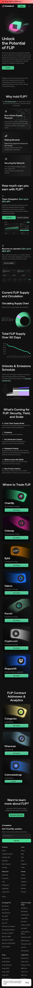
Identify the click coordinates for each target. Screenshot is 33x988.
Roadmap (5, 875)
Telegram (24, 881)
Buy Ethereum (6, 913)
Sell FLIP (23, 947)
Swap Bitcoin (6, 958)
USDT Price (24, 972)
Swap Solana (6, 961)
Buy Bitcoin (5, 906)
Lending (4, 867)
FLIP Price (24, 978)
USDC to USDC (25, 925)
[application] (16, 350)
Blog (22, 854)
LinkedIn (23, 885)
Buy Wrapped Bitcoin (8, 930)
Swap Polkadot (6, 978)
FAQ (22, 857)
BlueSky (23, 888)
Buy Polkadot (6, 946)
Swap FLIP (5, 975)
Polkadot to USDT (26, 937)
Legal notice (5, 892)
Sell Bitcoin (24, 908)
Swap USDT (5, 968)
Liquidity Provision (7, 854)
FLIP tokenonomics (10, 101)
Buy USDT (5, 916)
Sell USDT (24, 921)
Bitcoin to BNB (6, 936)
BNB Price (24, 968)
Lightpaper (5, 888)
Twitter (23, 875)
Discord (23, 878)
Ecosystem (5, 878)
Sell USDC (24, 928)
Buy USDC (5, 919)
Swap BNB (24, 918)
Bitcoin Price (24, 958)
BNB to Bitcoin (25, 940)
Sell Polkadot (25, 951)
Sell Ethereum (25, 915)
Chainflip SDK (6, 857)
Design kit (24, 864)
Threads (23, 892)
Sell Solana (24, 911)
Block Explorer (6, 864)
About (23, 850)
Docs (22, 860)
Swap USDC (6, 972)
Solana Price (25, 961)
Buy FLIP (4, 923)
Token (23, 867)
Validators (5, 860)
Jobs (3, 881)
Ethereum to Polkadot (8, 926)
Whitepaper (5, 885)
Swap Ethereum (7, 965)
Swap (4, 850)
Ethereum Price (25, 965)
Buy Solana (5, 909)
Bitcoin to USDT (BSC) (8, 943)
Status (4, 896)
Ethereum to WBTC (7, 933)
